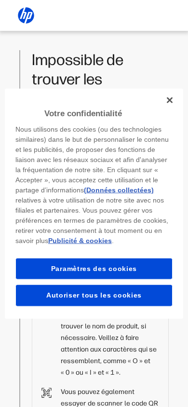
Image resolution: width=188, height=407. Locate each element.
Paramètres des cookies (94, 268)
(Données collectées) (119, 189)
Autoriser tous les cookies (94, 295)
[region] (94, 204)
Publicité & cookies (80, 240)
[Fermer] (169, 100)
